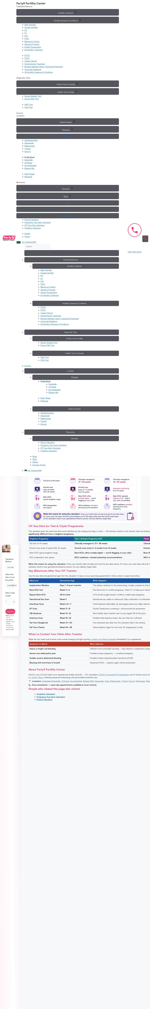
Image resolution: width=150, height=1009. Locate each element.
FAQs (68, 203)
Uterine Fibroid (30, 61)
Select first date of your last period (10, 577)
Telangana (66, 130)
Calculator (66, 189)
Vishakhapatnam (31, 140)
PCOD (27, 55)
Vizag (107, 681)
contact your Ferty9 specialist (103, 639)
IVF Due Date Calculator (34, 225)
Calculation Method (9, 560)
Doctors (27, 366)
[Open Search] (145, 238)
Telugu (27, 236)
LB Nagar (28, 163)
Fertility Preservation (32, 47)
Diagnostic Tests (70, 332)
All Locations (68, 136)
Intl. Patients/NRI (34, 470)
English (27, 233)
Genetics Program (31, 44)
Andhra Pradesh (66, 122)
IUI (25, 33)
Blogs (66, 196)
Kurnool (27, 151)
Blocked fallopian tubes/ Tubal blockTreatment (43, 67)
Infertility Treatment (66, 13)
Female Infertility (31, 27)
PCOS (26, 58)
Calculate (10, 611)
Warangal (28, 177)
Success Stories (67, 216)
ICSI (26, 36)
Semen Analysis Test (32, 96)
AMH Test (28, 104)
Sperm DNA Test (31, 99)
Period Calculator (31, 220)
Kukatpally (28, 160)
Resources (70, 432)
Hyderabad (46, 681)
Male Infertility (30, 25)
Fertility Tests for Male (66, 92)
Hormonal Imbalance (32, 69)
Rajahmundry (29, 146)
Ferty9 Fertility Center (31, 3)
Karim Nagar (29, 174)
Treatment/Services (71, 260)
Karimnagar (140, 681)
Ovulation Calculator (32, 228)
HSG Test (28, 107)
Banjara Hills (29, 168)
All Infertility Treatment (33, 50)
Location (70, 371)
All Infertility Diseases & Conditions (38, 72)
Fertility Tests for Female (66, 84)
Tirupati (27, 149)
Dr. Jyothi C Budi (35, 677)
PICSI (26, 38)
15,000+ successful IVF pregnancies (114, 675)
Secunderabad (30, 165)
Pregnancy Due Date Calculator (37, 222)
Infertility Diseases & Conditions (66, 21)
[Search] (71, 253)
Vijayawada (29, 143)
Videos (67, 209)
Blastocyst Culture (31, 41)
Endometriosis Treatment (34, 64)
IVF (25, 30)
